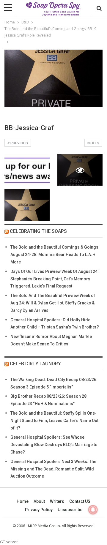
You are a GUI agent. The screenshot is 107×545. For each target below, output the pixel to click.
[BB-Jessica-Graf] (27, 170)
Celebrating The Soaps (38, 231)
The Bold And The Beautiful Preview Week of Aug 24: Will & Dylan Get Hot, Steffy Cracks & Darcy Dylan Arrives (52, 303)
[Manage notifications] (93, 509)
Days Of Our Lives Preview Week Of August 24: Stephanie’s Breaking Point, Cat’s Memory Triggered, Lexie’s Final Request (54, 279)
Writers (57, 501)
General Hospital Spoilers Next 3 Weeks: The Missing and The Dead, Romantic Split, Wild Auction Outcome (53, 469)
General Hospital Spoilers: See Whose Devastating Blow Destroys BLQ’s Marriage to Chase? (53, 444)
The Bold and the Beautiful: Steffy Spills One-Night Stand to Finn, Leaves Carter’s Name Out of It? (54, 420)
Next (92, 143)
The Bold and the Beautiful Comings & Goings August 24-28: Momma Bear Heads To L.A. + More (54, 254)
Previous (19, 143)
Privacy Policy (39, 509)
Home (23, 501)
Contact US (79, 501)
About (39, 501)
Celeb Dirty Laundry (35, 364)
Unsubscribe (70, 509)
